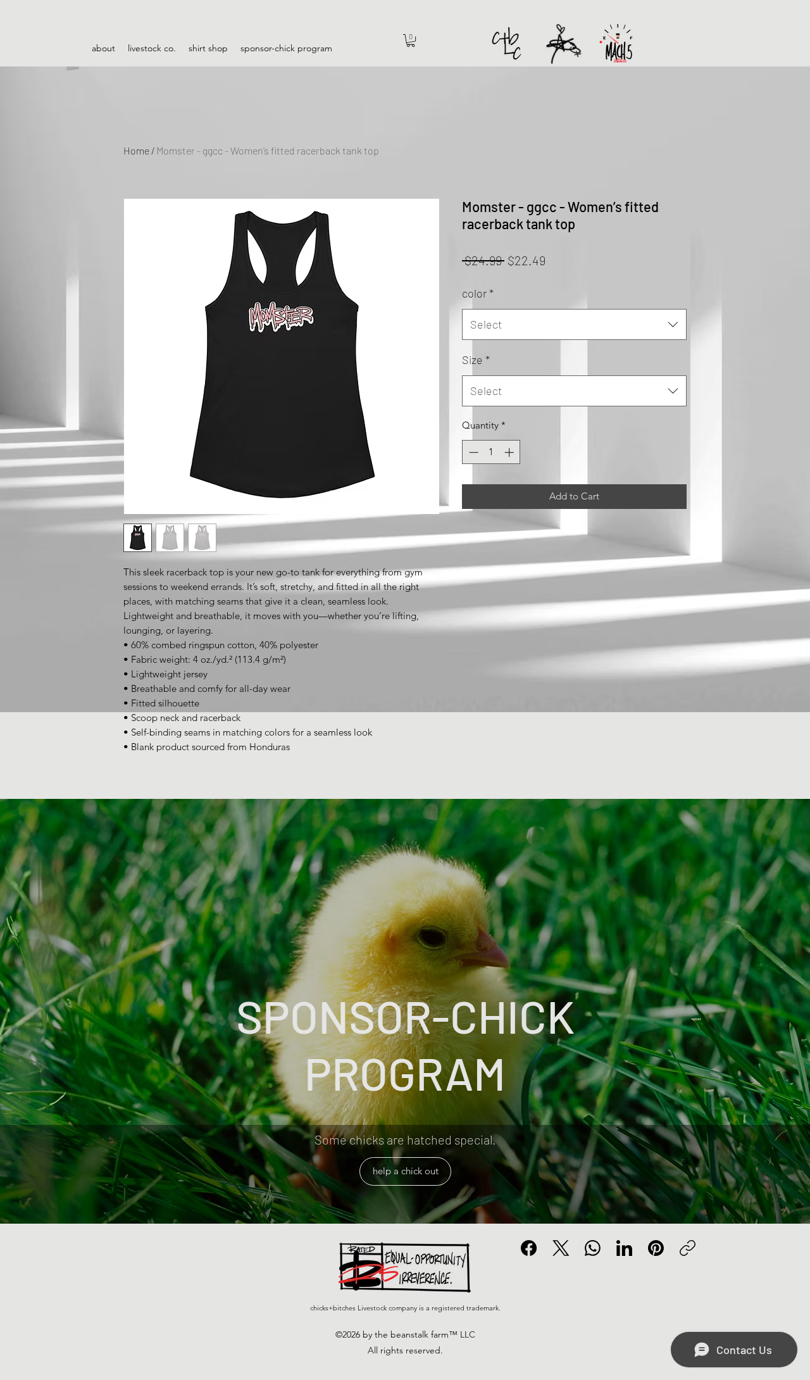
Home (136, 150)
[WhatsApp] (593, 1248)
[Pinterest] (656, 1248)
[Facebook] (529, 1248)
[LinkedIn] (624, 1248)
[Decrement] (472, 452)
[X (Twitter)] (561, 1248)
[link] (410, 40)
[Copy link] (687, 1248)
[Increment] (510, 452)
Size (476, 360)
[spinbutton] (491, 452)
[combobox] (574, 325)
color (478, 293)
